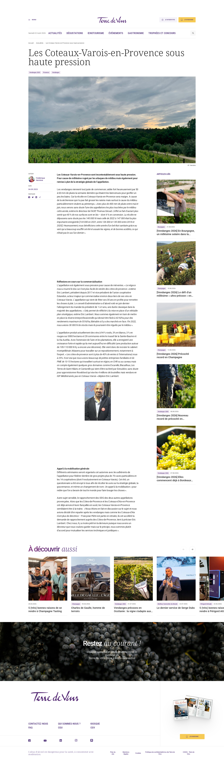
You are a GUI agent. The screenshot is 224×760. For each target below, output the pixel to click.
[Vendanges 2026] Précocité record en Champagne (173, 355)
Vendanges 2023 (34, 72)
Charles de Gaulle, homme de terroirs (88, 609)
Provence (46, 72)
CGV (92, 727)
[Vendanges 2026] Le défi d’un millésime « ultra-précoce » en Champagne (174, 294)
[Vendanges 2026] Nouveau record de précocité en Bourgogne (172, 417)
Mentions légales (126, 753)
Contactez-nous (38, 723)
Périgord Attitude (206, 604)
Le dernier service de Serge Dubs (176, 607)
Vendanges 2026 (163, 411)
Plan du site (113, 753)
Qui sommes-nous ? (69, 723)
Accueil (31, 43)
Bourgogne (161, 227)
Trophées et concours (162, 33)
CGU (60, 727)
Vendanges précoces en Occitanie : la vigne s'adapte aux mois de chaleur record (132, 609)
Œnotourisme (96, 33)
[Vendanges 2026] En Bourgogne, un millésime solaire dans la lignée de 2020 (176, 232)
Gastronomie (136, 33)
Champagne (161, 288)
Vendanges (55, 72)
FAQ (30, 727)
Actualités (55, 33)
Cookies (138, 753)
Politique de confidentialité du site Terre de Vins (160, 753)
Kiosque (95, 723)
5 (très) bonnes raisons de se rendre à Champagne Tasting (45, 609)
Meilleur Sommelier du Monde (167, 604)
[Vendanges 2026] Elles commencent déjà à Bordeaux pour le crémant (174, 478)
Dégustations (74, 33)
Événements (116, 33)
